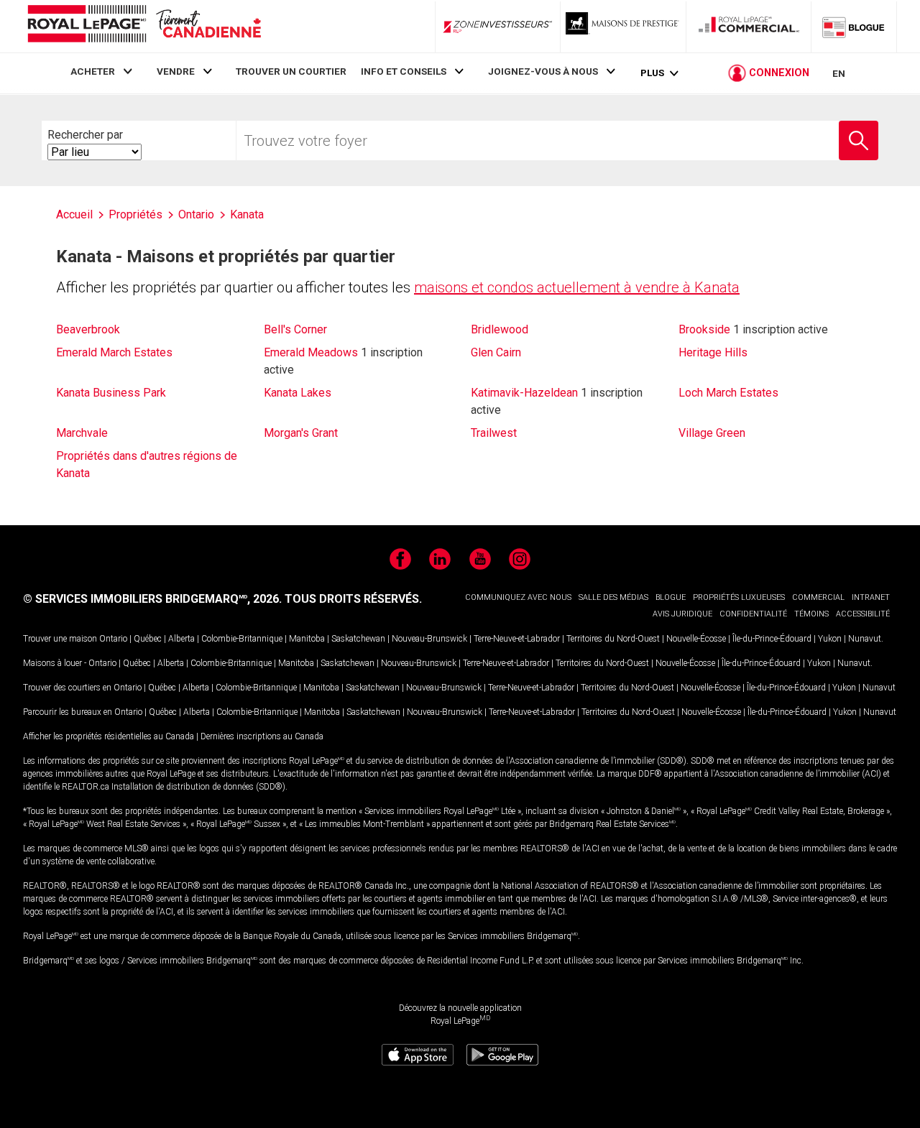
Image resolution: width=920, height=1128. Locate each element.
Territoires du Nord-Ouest (613, 639)
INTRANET (871, 597)
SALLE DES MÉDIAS (613, 597)
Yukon (830, 639)
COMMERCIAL (818, 597)
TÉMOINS (811, 614)
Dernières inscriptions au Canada (262, 736)
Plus (652, 73)
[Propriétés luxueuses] (623, 26)
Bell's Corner (295, 329)
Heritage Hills (713, 352)
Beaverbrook (88, 329)
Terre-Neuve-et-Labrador (517, 639)
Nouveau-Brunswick (429, 639)
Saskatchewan (358, 639)
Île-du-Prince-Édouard (771, 639)
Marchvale (82, 433)
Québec (148, 639)
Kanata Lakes (297, 392)
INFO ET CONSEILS (403, 71)
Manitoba (307, 639)
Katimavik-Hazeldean (524, 392)
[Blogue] (853, 26)
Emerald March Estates (114, 352)
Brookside (704, 329)
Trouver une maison (60, 639)
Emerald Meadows (311, 352)
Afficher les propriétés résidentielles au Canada (108, 736)
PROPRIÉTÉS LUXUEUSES (739, 597)
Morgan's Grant (301, 433)
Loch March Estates (728, 392)
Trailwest (494, 433)
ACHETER (92, 71)
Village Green (711, 433)
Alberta (181, 639)
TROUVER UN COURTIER (291, 71)
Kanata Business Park (111, 392)
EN (838, 73)
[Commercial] (748, 26)
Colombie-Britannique (241, 639)
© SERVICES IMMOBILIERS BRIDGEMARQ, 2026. (152, 599)
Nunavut (864, 639)
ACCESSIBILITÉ (863, 614)
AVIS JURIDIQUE (682, 614)
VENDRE (176, 71)
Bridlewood (499, 329)
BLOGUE (671, 597)
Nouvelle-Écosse (696, 639)
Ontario (113, 639)
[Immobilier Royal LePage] (143, 26)
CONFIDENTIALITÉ (753, 614)
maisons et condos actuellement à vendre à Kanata (577, 287)
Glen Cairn (496, 352)
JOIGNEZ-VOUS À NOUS (543, 71)
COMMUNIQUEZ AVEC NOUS (518, 597)
